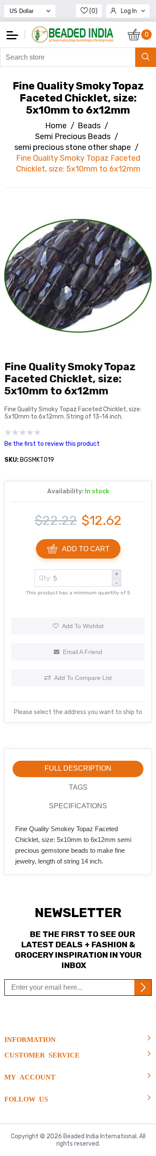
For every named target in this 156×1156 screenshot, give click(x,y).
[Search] (145, 57)
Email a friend (82, 651)
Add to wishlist (83, 625)
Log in (129, 11)
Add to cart (86, 549)
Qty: (45, 578)
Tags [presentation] (78, 787)
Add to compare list (83, 677)
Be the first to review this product (52, 444)
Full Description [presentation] (78, 768)
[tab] (78, 769)
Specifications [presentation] (78, 806)
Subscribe (142, 987)
